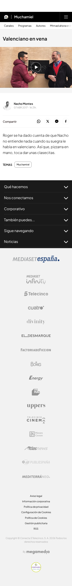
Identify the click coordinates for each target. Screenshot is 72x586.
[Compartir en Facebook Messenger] (56, 121)
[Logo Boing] (36, 364)
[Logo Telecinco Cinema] (36, 420)
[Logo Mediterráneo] (36, 476)
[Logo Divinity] (36, 322)
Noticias (11, 241)
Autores (41, 25)
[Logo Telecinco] (36, 294)
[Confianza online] (36, 571)
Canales (9, 25)
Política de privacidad (36, 506)
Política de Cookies (36, 517)
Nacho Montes (23, 103)
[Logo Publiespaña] (36, 462)
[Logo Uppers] (36, 406)
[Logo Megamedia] (38, 551)
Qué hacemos (16, 186)
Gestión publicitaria (36, 523)
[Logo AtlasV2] (36, 448)
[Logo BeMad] (36, 392)
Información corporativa (36, 501)
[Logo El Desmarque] (36, 335)
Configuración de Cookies (36, 512)
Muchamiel (23, 17)
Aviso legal (36, 495)
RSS (36, 528)
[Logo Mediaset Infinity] (36, 280)
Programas (25, 25)
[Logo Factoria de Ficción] (36, 350)
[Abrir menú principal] (66, 17)
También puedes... (19, 219)
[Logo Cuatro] (36, 308)
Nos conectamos (18, 197)
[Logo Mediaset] (36, 261)
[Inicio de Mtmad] (6, 17)
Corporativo (14, 208)
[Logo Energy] (36, 378)
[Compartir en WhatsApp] (38, 121)
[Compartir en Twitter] (47, 121)
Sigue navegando (19, 230)
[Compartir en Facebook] (65, 121)
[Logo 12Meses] (36, 434)
